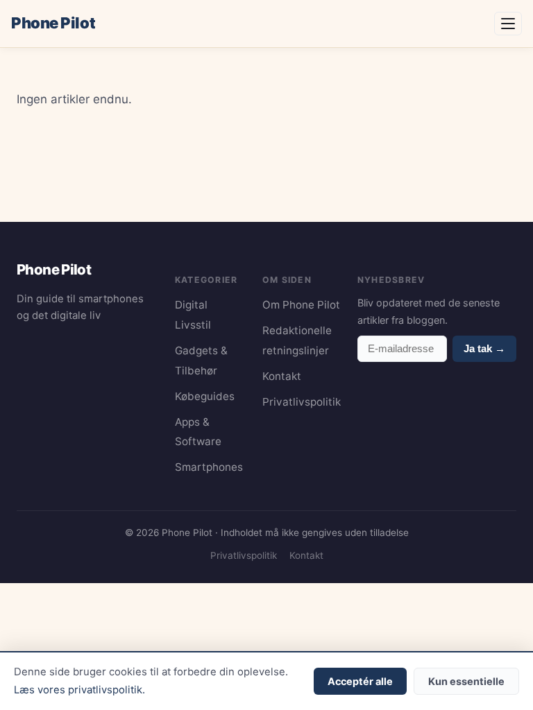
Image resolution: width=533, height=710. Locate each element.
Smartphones (209, 467)
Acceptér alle (360, 681)
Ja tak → (484, 348)
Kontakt (281, 376)
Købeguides (205, 396)
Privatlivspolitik (301, 401)
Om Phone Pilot (301, 304)
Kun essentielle (466, 681)
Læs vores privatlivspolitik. (79, 690)
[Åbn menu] (508, 23)
